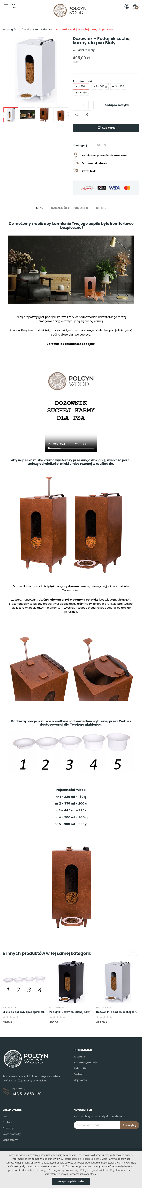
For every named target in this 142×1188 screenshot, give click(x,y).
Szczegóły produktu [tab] (69, 208)
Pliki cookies (81, 1068)
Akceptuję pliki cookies (71, 1181)
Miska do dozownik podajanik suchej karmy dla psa (24, 1012)
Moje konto (80, 1080)
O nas (6, 1116)
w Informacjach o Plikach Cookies (80, 1158)
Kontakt (7, 1122)
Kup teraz (109, 127)
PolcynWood (10, 1008)
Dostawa (79, 1074)
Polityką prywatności (92, 1170)
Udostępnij (92, 145)
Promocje (8, 1128)
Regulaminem (118, 1170)
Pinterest (105, 145)
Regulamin (80, 1056)
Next (61, 70)
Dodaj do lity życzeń (77, 115)
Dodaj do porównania (87, 115)
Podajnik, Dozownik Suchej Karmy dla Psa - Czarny (71, 1012)
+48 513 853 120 (27, 1094)
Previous (11, 70)
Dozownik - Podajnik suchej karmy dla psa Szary (117, 1012)
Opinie (101, 208)
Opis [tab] (39, 208)
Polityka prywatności (86, 1062)
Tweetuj (98, 145)
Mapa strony (10, 1140)
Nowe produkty (12, 1134)
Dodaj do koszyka (116, 105)
